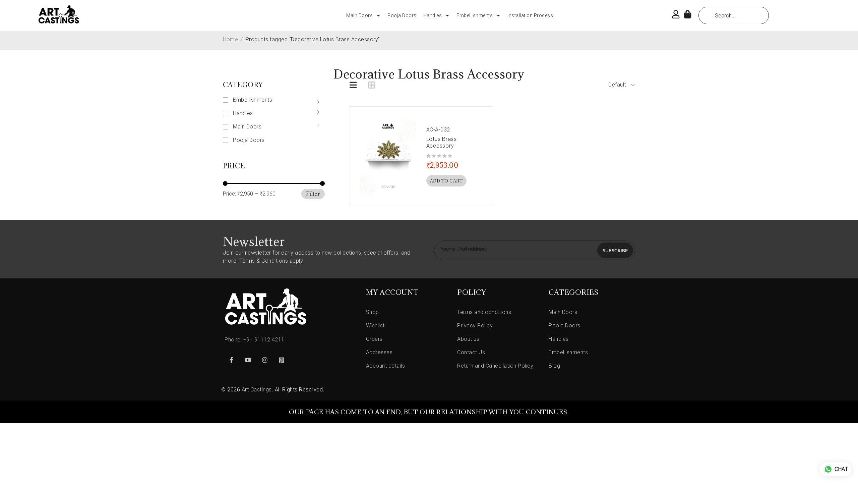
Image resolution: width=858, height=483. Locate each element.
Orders (374, 339)
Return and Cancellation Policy (495, 366)
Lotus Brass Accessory (441, 142)
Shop (372, 312)
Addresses (379, 352)
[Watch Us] (248, 360)
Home (230, 39)
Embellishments (474, 15)
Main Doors (359, 15)
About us (468, 339)
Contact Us (471, 352)
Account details (385, 366)
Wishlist (375, 325)
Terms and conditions (484, 312)
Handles (432, 15)
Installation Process (530, 15)
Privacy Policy (475, 325)
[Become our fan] (231, 360)
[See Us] (264, 360)
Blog (554, 366)
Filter (313, 194)
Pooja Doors (402, 15)
